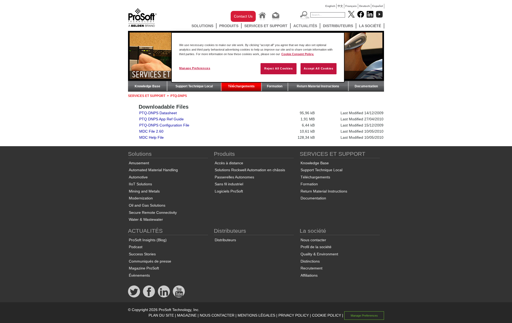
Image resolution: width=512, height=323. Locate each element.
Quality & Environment (319, 254)
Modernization (141, 198)
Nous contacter (313, 240)
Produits (228, 26)
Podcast (135, 247)
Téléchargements (241, 86)
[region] (258, 57)
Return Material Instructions (318, 86)
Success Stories (142, 254)
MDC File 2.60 (151, 131)
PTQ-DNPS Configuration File (164, 125)
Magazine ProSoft (144, 268)
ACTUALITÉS (305, 26)
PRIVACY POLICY (293, 315)
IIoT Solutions (140, 184)
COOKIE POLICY (326, 315)
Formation (274, 86)
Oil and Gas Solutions (147, 205)
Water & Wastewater (146, 219)
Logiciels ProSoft (229, 191)
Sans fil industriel (229, 184)
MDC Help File (151, 137)
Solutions (202, 26)
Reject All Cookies (278, 68)
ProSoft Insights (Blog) (148, 240)
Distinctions (310, 261)
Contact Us (243, 16)
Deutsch (364, 6)
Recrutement (311, 268)
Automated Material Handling (153, 170)
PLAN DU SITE (161, 315)
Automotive (138, 177)
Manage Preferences (194, 68)
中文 (340, 6)
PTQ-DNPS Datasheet (158, 113)
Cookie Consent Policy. (297, 54)
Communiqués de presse (150, 261)
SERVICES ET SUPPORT (265, 26)
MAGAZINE (187, 315)
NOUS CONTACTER (217, 315)
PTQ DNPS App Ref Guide (161, 119)
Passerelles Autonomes (234, 177)
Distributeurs (338, 26)
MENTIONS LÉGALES (256, 315)
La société (370, 26)
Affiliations (309, 275)
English (330, 6)
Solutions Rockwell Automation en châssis (250, 170)
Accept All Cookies (318, 68)
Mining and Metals (144, 191)
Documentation (366, 86)
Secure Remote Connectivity (153, 212)
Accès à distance (229, 163)
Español (377, 6)
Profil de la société (316, 247)
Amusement (139, 163)
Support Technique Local (194, 86)
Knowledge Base (147, 86)
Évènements (139, 275)
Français (351, 6)
